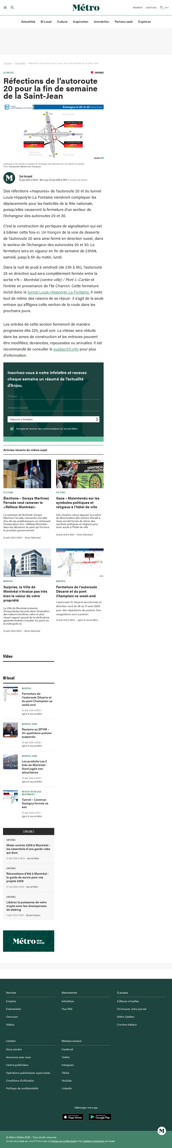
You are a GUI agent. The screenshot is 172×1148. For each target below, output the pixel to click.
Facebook (67, 1049)
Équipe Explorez (33, 915)
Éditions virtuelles (128, 1001)
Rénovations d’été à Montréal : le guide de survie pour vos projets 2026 (27, 877)
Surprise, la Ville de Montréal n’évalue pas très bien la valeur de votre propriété (25, 593)
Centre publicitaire (17, 1065)
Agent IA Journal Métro (88, 620)
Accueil (7, 63)
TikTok (65, 1073)
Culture (62, 21)
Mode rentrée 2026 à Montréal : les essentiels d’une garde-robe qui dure (28, 849)
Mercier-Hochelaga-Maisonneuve (32, 792)
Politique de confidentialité (22, 1088)
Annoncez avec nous (18, 1057)
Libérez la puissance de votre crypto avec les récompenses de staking (26, 906)
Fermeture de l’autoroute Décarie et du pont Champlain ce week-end (76, 591)
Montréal (8, 581)
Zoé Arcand (25, 176)
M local (8, 678)
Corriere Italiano (127, 1024)
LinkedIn (67, 1088)
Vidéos (10, 1024)
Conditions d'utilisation (94, 1141)
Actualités (28, 21)
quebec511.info (66, 349)
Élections (8, 492)
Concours (12, 1017)
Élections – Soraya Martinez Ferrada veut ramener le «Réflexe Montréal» (26, 502)
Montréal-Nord (29, 724)
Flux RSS (67, 1009)
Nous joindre (14, 1049)
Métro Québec (125, 1017)
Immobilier (101, 21)
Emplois (11, 1001)
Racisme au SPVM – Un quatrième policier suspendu (37, 733)
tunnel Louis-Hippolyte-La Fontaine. (59, 292)
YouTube (67, 1080)
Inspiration (80, 21)
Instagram (68, 1065)
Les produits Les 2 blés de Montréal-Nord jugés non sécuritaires (34, 766)
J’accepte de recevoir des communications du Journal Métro (46, 428)
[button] (4, 7)
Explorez (144, 21)
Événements (13, 1009)
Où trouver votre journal (131, 1009)
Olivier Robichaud (33, 537)
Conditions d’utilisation (20, 1080)
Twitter (66, 1057)
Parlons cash (124, 21)
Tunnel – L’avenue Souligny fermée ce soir (35, 803)
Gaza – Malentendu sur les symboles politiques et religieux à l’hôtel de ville (77, 502)
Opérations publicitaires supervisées (28, 1073)
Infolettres (68, 1001)
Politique (60, 492)
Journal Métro (33, 858)
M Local (46, 21)
